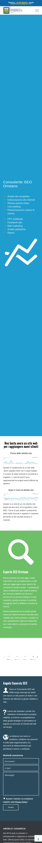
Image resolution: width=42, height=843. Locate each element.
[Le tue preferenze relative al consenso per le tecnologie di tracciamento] (38, 839)
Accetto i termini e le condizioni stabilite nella (18, 800)
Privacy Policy (21, 802)
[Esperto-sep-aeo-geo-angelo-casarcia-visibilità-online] (17, 10)
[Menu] (36, 10)
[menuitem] (36, 10)
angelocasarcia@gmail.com (21, 3)
